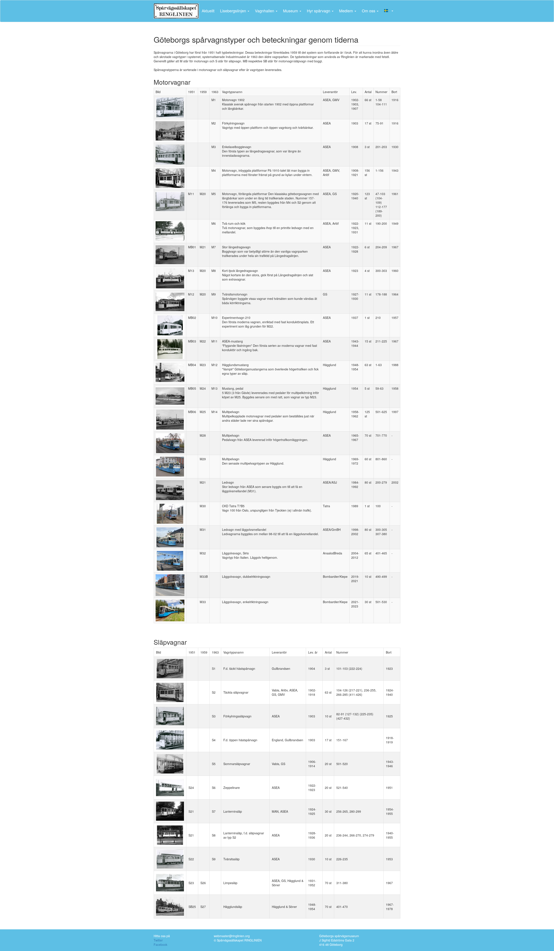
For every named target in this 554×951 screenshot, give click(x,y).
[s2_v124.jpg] (170, 692)
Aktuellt (208, 10)
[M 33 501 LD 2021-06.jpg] (170, 610)
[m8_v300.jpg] (170, 278)
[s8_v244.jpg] (170, 835)
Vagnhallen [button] (265, 10)
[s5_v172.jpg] (170, 763)
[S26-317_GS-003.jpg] (170, 882)
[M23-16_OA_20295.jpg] (170, 372)
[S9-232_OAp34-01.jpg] (170, 858)
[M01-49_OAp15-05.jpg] (170, 107)
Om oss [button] (369, 10)
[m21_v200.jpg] (170, 490)
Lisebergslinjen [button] (233, 10)
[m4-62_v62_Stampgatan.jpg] (170, 177)
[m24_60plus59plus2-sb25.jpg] (170, 395)
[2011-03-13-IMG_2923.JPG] (170, 513)
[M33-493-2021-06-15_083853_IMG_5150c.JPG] (170, 585)
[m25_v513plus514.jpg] (170, 419)
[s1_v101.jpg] (170, 668)
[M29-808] (170, 466)
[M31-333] (170, 536)
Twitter (158, 940)
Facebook (160, 944)
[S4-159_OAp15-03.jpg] (170, 739)
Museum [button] (291, 10)
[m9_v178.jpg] (170, 301)
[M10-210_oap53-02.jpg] (170, 325)
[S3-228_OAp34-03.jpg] (170, 716)
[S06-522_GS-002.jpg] (170, 787)
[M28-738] (170, 442)
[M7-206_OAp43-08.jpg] (170, 254)
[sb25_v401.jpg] (170, 906)
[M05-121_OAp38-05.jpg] (170, 201)
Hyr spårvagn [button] (319, 10)
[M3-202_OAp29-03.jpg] (170, 154)
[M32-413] (170, 560)
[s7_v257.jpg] (170, 811)
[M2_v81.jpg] (170, 130)
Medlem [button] (346, 10)
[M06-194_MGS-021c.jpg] (170, 231)
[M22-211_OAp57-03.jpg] (170, 348)
